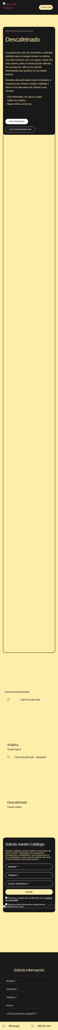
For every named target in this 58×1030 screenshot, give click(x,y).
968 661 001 (44, 1026)
